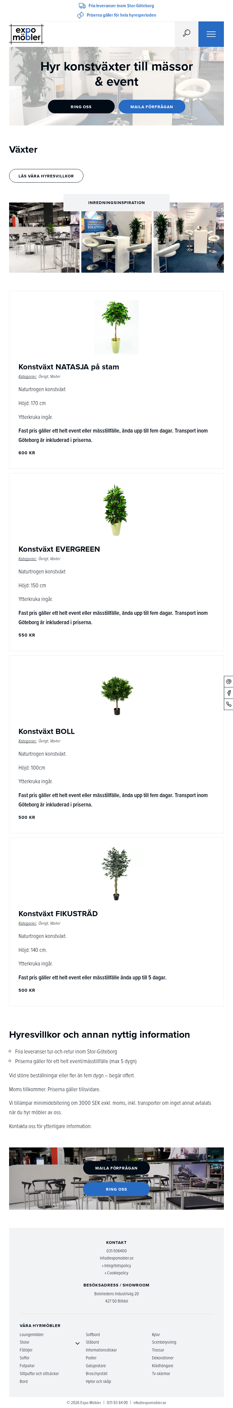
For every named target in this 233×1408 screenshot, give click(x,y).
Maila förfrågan (151, 107)
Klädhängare (162, 1365)
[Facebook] (228, 693)
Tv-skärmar (161, 1373)
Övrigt (43, 376)
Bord (24, 1381)
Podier (91, 1357)
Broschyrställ (96, 1373)
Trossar (158, 1350)
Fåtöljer (26, 1350)
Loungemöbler (32, 1334)
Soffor (24, 1357)
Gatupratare (96, 1365)
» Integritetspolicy (116, 1265)
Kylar (156, 1334)
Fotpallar (27, 1365)
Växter (55, 376)
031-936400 (116, 1250)
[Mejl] (228, 681)
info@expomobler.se (116, 1258)
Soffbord (93, 1334)
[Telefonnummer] (228, 704)
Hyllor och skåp (98, 1381)
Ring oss (81, 107)
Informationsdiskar (101, 1350)
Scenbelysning (164, 1342)
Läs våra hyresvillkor (46, 176)
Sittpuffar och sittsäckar (39, 1373)
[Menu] (211, 34)
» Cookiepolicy (116, 1273)
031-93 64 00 (117, 1402)
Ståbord (92, 1342)
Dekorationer (163, 1357)
